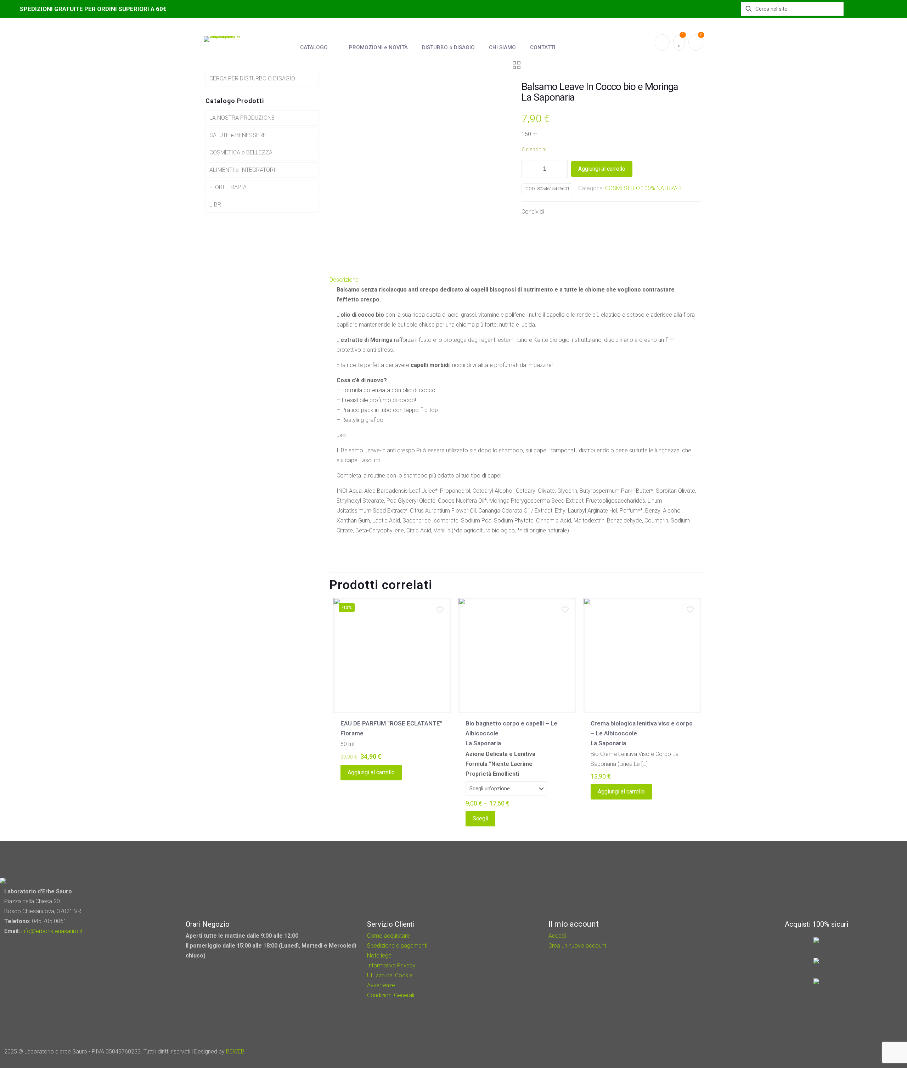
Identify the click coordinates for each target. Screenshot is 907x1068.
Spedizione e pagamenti (397, 945)
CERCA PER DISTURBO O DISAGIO (252, 78)
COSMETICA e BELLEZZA (240, 152)
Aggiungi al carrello (601, 168)
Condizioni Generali (390, 995)
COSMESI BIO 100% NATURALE (644, 188)
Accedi (557, 935)
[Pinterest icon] (870, 1052)
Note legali (380, 955)
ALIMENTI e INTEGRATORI (242, 169)
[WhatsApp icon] (851, 1052)
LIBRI (216, 204)
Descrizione (344, 279)
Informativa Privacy (391, 965)
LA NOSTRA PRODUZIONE (242, 117)
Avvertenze (381, 985)
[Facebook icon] (861, 1052)
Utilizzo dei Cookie (390, 975)
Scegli (480, 818)
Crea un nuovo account (577, 945)
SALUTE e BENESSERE (237, 135)
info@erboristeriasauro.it (52, 931)
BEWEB (235, 1051)
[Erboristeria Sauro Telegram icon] (879, 1052)
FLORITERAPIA (228, 187)
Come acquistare (388, 935)
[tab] (517, 280)
